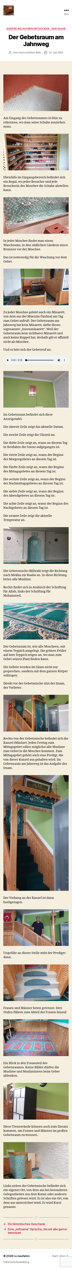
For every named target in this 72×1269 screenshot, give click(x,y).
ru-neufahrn (22, 1256)
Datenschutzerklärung (16, 1262)
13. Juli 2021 (56, 52)
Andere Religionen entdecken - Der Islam (36, 28)
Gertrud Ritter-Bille (29, 52)
